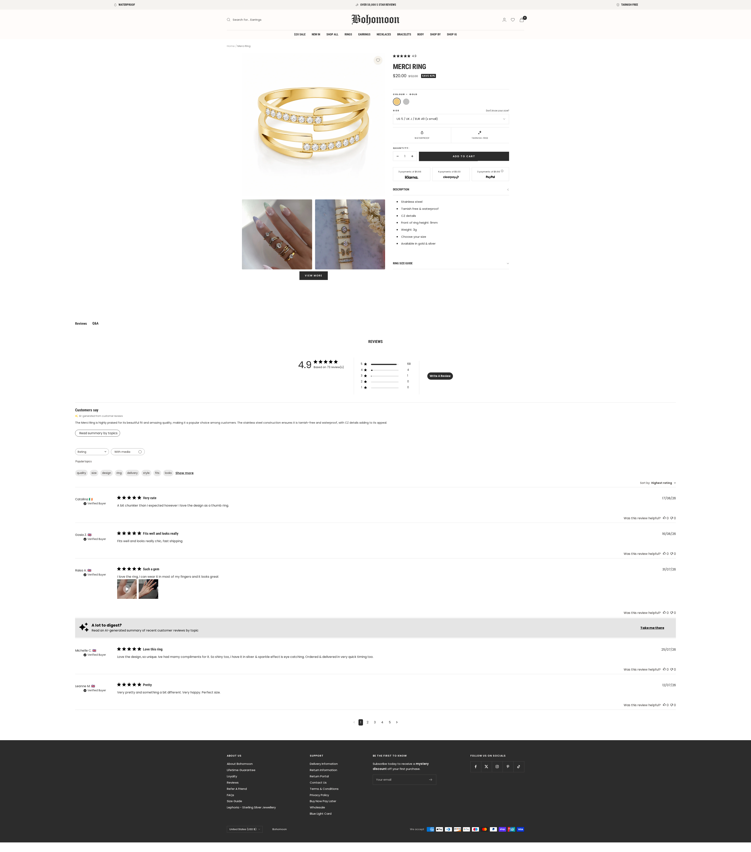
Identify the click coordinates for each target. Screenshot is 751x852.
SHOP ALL (332, 34)
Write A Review (440, 376)
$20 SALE (299, 34)
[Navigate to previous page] (354, 722)
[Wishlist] (513, 20)
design (106, 473)
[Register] (430, 779)
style (146, 473)
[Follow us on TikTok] (518, 766)
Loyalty (232, 776)
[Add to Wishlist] (378, 60)
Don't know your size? (497, 110)
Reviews (233, 782)
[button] (127, 589)
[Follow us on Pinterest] (508, 766)
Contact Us (318, 782)
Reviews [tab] (81, 323)
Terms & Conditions (324, 789)
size (94, 473)
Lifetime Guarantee (241, 770)
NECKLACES (384, 34)
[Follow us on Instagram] (497, 766)
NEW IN (316, 34)
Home (231, 46)
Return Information (323, 770)
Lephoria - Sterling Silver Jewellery (251, 807)
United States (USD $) (242, 829)
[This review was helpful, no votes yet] (664, 518)
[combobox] (92, 451)
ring (119, 473)
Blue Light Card (320, 814)
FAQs (230, 795)
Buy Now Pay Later (323, 801)
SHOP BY (435, 34)
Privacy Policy (319, 795)
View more (313, 275)
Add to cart (464, 156)
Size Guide (234, 801)
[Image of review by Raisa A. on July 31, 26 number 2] (148, 589)
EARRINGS (364, 34)
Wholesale (317, 807)
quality (81, 473)
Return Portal (319, 776)
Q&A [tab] (95, 323)
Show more (184, 473)
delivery (132, 473)
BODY (420, 34)
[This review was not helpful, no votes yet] (671, 518)
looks (168, 473)
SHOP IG (452, 34)
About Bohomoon (240, 764)
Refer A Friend (237, 789)
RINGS (348, 34)
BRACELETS (404, 34)
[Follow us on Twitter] (486, 766)
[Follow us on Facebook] (475, 766)
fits (157, 473)
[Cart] (521, 19)
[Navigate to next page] (396, 722)
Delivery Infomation (324, 764)
